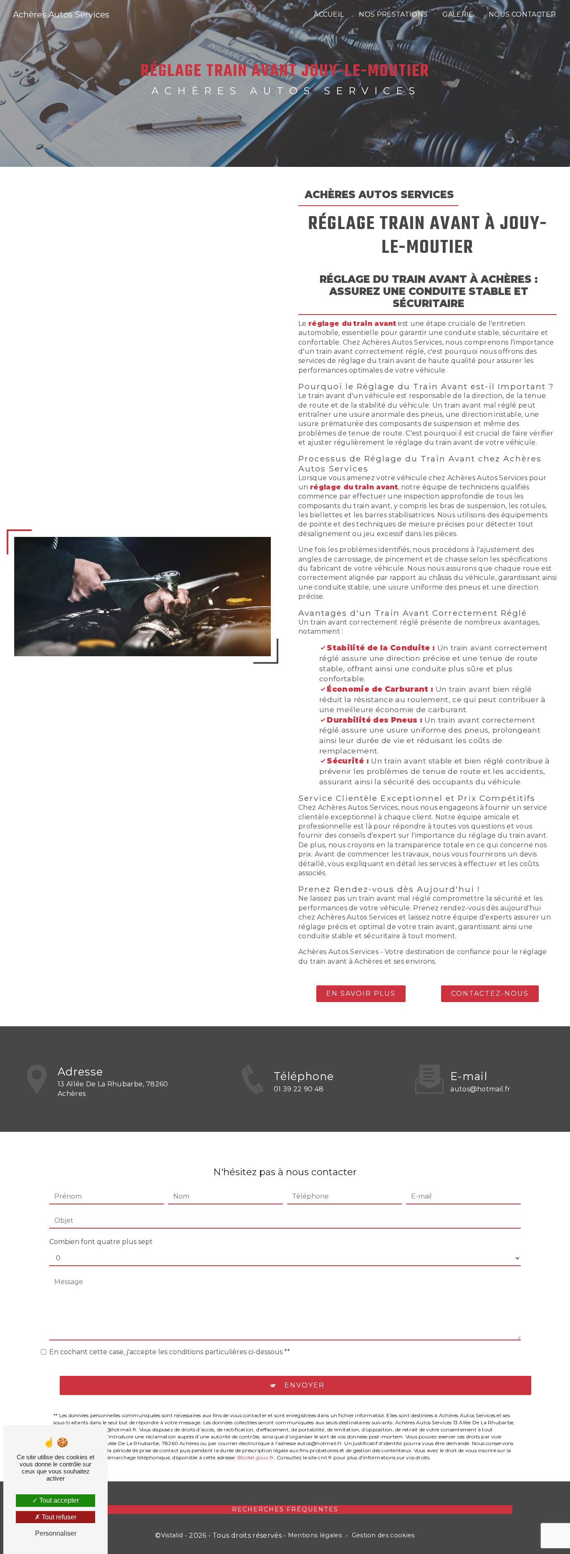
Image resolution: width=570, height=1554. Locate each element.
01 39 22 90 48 (298, 1089)
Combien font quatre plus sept (101, 1242)
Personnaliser (55, 1533)
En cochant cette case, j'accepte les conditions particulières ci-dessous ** (169, 1352)
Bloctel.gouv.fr (255, 1457)
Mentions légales (315, 1535)
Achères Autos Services (61, 15)
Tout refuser (58, 1517)
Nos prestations (393, 14)
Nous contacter (522, 14)
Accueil (329, 14)
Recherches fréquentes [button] (285, 1509)
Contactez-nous (490, 993)
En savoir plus (361, 993)
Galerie (457, 14)
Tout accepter (58, 1500)
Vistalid (172, 1535)
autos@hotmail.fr (480, 1089)
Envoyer (305, 1385)
